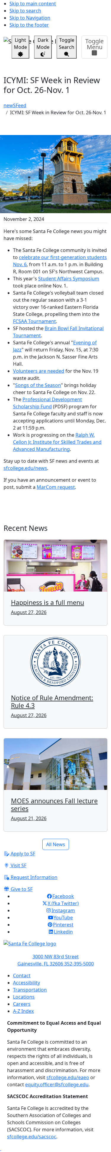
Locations (24, 997)
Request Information (33, 877)
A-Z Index (23, 1011)
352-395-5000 (79, 963)
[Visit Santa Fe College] (55, 946)
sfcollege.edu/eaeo (67, 1077)
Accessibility (26, 982)
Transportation (30, 989)
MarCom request (56, 487)
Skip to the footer (29, 25)
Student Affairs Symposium (68, 278)
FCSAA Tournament (34, 321)
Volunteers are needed (38, 371)
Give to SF (21, 889)
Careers (21, 1004)
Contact (21, 975)
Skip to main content (32, 3)
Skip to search (25, 10)
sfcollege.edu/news (25, 468)
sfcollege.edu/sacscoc (31, 1136)
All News (55, 844)
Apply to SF (22, 853)
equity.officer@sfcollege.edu (57, 1084)
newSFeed (15, 105)
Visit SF (17, 865)
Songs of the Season (38, 385)
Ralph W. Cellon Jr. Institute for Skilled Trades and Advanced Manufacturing (57, 442)
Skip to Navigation (29, 18)
